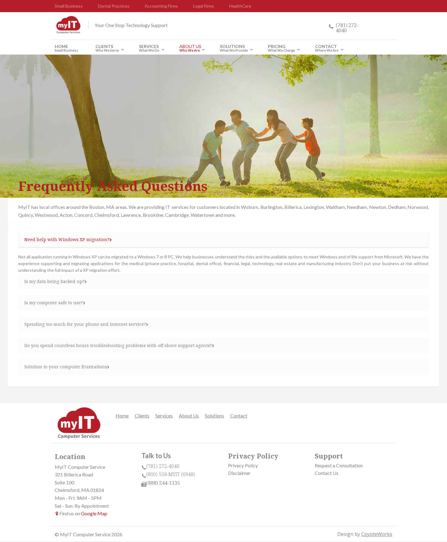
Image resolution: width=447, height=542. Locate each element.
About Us (190, 48)
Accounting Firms (161, 6)
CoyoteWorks (376, 534)
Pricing (281, 48)
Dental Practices (114, 6)
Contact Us (326, 473)
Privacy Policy (243, 465)
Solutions (234, 48)
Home (66, 48)
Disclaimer (239, 473)
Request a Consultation (339, 465)
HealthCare (240, 6)
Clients (107, 48)
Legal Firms (203, 6)
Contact (326, 48)
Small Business (69, 6)
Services (149, 48)
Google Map (94, 513)
